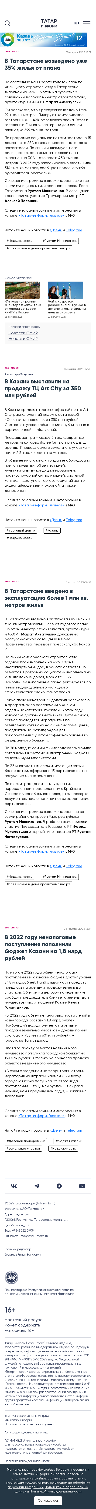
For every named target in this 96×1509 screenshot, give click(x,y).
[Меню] (87, 23)
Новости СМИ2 (23, 333)
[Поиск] (7, 23)
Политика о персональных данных (30, 1424)
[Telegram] (36, 1186)
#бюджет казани (69, 1141)
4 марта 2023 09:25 (78, 582)
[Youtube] (82, 1186)
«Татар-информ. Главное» (41, 216)
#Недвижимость (19, 241)
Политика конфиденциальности (27, 1461)
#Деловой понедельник (26, 1141)
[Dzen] (59, 1186)
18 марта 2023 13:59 (78, 52)
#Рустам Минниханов (60, 241)
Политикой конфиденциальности (56, 1491)
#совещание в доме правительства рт (38, 248)
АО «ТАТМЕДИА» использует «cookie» (30, 1440)
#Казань (52, 530)
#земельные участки (23, 1148)
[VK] (13, 1186)
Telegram (74, 230)
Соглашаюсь (48, 1500)
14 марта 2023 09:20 (77, 369)
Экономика (12, 51)
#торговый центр (21, 530)
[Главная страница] (50, 23)
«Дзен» (56, 230)
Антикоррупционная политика (26, 1432)
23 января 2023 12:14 (77, 928)
